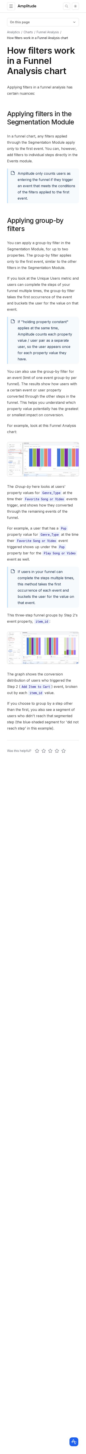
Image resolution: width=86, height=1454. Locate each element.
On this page (20, 22)
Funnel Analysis (48, 32)
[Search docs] (66, 6)
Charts (28, 32)
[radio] (37, 751)
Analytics (13, 32)
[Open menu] (11, 6)
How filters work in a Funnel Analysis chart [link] (37, 38)
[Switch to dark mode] (75, 6)
